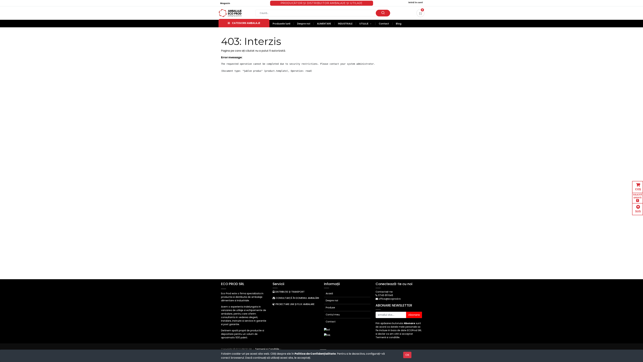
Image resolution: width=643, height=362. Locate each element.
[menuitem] (283, 23)
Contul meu (333, 314)
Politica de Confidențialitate (315, 354)
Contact (331, 321)
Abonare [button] (414, 315)
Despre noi (332, 300)
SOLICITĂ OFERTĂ (637, 198)
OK (407, 355)
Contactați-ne (384, 291)
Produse (330, 307)
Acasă (329, 293)
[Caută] (383, 13)
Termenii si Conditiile (267, 349)
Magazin (225, 3)
